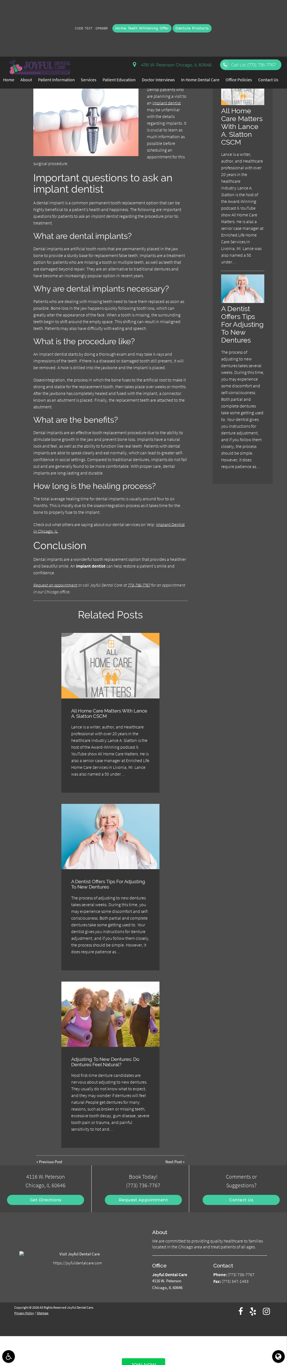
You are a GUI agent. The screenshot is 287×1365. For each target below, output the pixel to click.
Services (88, 79)
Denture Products (192, 28)
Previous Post (50, 1161)
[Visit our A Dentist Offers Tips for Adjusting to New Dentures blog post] (110, 836)
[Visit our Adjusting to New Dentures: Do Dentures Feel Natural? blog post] (110, 1014)
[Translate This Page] (278, 1356)
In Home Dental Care (200, 79)
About (26, 79)
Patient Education (119, 79)
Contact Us (268, 79)
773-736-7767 (139, 585)
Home (8, 79)
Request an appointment (55, 585)
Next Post (173, 1161)
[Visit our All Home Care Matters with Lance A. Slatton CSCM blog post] (110, 665)
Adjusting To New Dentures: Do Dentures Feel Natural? (105, 1061)
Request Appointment (143, 1199)
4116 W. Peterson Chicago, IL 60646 (175, 65)
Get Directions (45, 1199)
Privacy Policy (24, 1313)
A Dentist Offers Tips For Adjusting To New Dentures (108, 884)
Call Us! (253, 65)
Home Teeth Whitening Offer (142, 28)
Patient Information (56, 79)
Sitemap (42, 1313)
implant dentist (166, 103)
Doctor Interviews (158, 79)
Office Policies (239, 79)
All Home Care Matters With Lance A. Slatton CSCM (109, 713)
